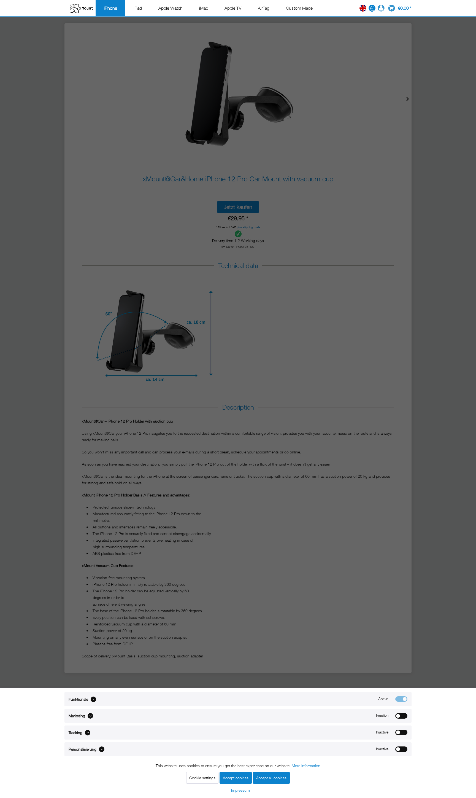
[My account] (381, 8)
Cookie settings (202, 777)
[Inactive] (401, 716)
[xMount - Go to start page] (81, 8)
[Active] (401, 699)
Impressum (240, 790)
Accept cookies (235, 777)
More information (306, 765)
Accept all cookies (271, 777)
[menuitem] (110, 8)
